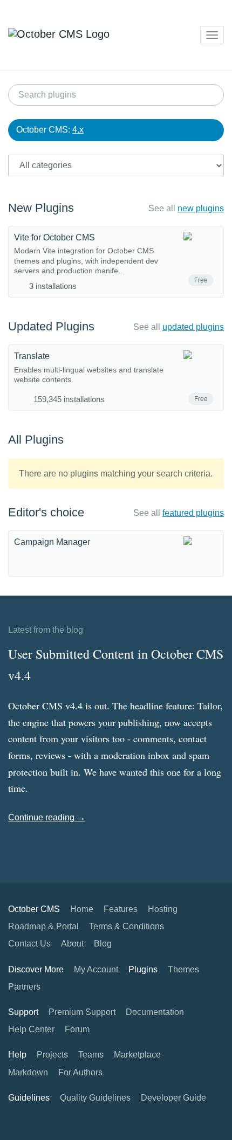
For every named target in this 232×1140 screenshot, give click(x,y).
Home (81, 909)
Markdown (28, 1072)
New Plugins (41, 208)
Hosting (163, 909)
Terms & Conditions (126, 926)
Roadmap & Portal (43, 926)
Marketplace (137, 1054)
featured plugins (193, 512)
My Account (96, 969)
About (72, 943)
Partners (24, 986)
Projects (52, 1054)
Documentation (155, 1012)
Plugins (143, 969)
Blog (103, 943)
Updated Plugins (51, 326)
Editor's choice (46, 512)
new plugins (201, 208)
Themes (183, 969)
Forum (77, 1029)
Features (121, 909)
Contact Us (29, 943)
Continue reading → (46, 817)
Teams (91, 1054)
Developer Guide (173, 1097)
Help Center (31, 1029)
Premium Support (82, 1012)
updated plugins (193, 326)
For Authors (80, 1072)
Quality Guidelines (95, 1097)
